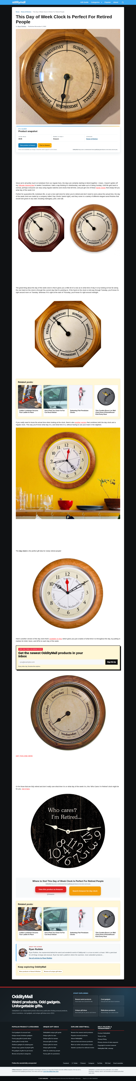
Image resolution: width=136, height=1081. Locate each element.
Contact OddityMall (104, 1033)
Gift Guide (84, 2)
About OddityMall (76, 1038)
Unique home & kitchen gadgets (22, 1035)
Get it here (26, 789)
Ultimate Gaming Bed (26, 185)
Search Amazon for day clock (85, 891)
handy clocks (101, 188)
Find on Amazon (45, 145)
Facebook (66, 1063)
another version (80, 422)
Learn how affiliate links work (50, 1071)
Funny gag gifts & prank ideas (21, 1038)
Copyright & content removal (107, 1045)
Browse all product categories (21, 1053)
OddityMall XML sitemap (105, 1048)
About (115, 2)
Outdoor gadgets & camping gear (22, 1044)
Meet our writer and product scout (82, 1044)
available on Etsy (55, 639)
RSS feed (107, 1063)
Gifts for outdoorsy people (51, 1050)
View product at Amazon (27, 145)
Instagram (91, 1063)
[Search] (123, 2)
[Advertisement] (68, 168)
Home (17, 12)
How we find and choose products (82, 1041)
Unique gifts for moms (50, 1044)
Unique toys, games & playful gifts (23, 1047)
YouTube (99, 1063)
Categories (95, 2)
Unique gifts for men (49, 1035)
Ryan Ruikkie (22, 26)
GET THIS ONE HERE (24, 756)
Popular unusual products (79, 1035)
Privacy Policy (102, 1039)
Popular (108, 2)
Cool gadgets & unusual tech (21, 1032)
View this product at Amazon (51, 889)
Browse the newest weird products (82, 1032)
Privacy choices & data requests (108, 1042)
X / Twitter (75, 1063)
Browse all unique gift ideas (53, 971)
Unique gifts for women (50, 1038)
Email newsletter (118, 1063)
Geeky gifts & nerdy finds (20, 1041)
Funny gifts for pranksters (51, 1053)
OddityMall (22, 996)
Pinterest (83, 1063)
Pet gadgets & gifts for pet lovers (22, 1050)
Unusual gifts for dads (50, 1041)
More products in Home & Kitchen (30, 971)
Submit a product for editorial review (82, 1047)
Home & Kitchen (26, 12)
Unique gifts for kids (49, 1047)
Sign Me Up (111, 662)
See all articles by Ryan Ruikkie (40, 958)
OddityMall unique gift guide (52, 1032)
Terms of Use (102, 1036)
